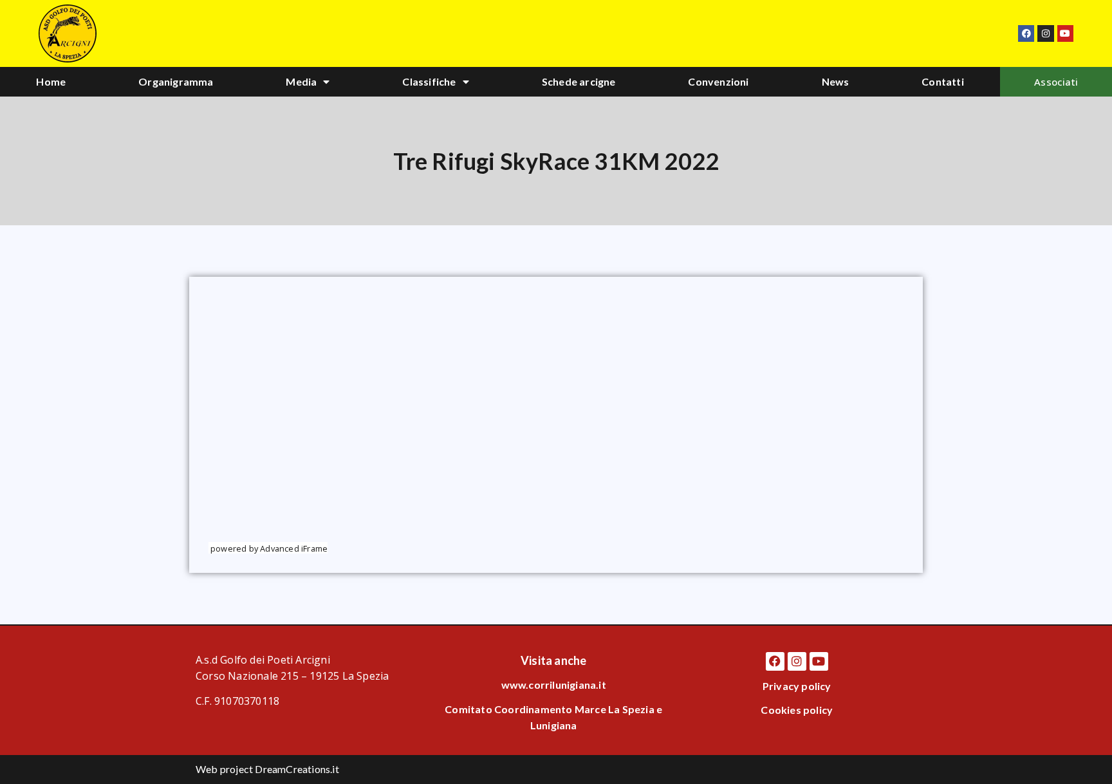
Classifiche (429, 81)
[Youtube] (1065, 33)
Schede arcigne (579, 81)
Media (301, 81)
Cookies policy (797, 710)
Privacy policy (797, 686)
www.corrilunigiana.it (553, 684)
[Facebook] (1026, 33)
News (835, 81)
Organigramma (175, 81)
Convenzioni (718, 81)
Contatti (943, 81)
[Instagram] (1045, 33)
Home (51, 81)
